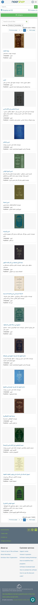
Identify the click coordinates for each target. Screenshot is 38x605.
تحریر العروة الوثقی (8, 171)
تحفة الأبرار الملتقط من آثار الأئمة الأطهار (13, 263)
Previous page (13, 30)
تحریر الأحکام (6, 142)
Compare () (33, 10)
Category (20, 15)
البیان (4, 80)
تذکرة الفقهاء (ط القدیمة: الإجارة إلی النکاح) (14, 387)
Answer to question (25, 554)
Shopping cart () (7, 10)
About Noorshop (6, 554)
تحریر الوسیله (6, 232)
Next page (32, 30)
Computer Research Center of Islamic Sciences (25, 600)
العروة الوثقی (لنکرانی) (8, 503)
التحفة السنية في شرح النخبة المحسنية (13, 294)
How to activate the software (28, 570)
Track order (4, 534)
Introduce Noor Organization (9, 558)
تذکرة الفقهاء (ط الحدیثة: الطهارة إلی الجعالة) (14, 356)
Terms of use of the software (9, 551)
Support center (24, 551)
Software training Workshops (28, 558)
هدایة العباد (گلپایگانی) (9, 416)
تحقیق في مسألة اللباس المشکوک (11, 325)
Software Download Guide (27, 567)
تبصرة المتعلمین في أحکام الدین (11, 109)
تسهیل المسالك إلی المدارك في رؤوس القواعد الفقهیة (16, 474)
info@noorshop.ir (6, 541)
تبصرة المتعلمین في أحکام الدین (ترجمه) (13, 445)
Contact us (4, 537)
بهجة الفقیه (6, 51)
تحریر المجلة (6, 202)
